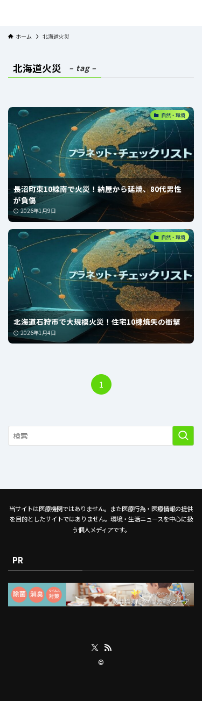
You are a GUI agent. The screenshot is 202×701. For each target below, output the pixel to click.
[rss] (108, 648)
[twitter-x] (95, 648)
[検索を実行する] (183, 436)
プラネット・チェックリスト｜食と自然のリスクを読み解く (101, 13)
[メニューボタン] (7, 13)
